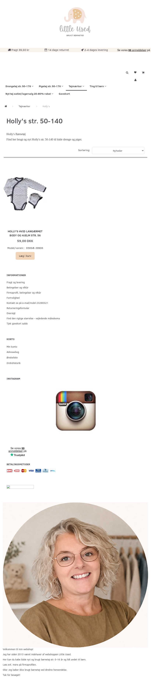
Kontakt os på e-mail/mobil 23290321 (27, 302)
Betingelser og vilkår (17, 287)
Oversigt (11, 313)
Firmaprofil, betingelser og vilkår (24, 292)
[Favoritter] (135, 72)
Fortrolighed (13, 297)
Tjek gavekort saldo (17, 323)
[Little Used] (75, 23)
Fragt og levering (16, 282)
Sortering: (84, 150)
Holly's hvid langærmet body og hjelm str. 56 (25, 233)
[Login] (135, 79)
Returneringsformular (18, 308)
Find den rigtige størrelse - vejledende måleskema (33, 318)
